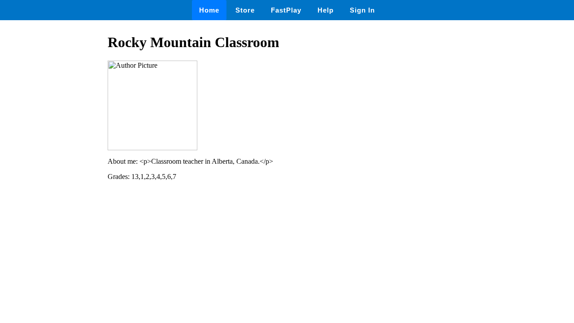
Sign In (362, 10)
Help (325, 10)
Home (209, 10)
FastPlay (286, 10)
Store (245, 10)
